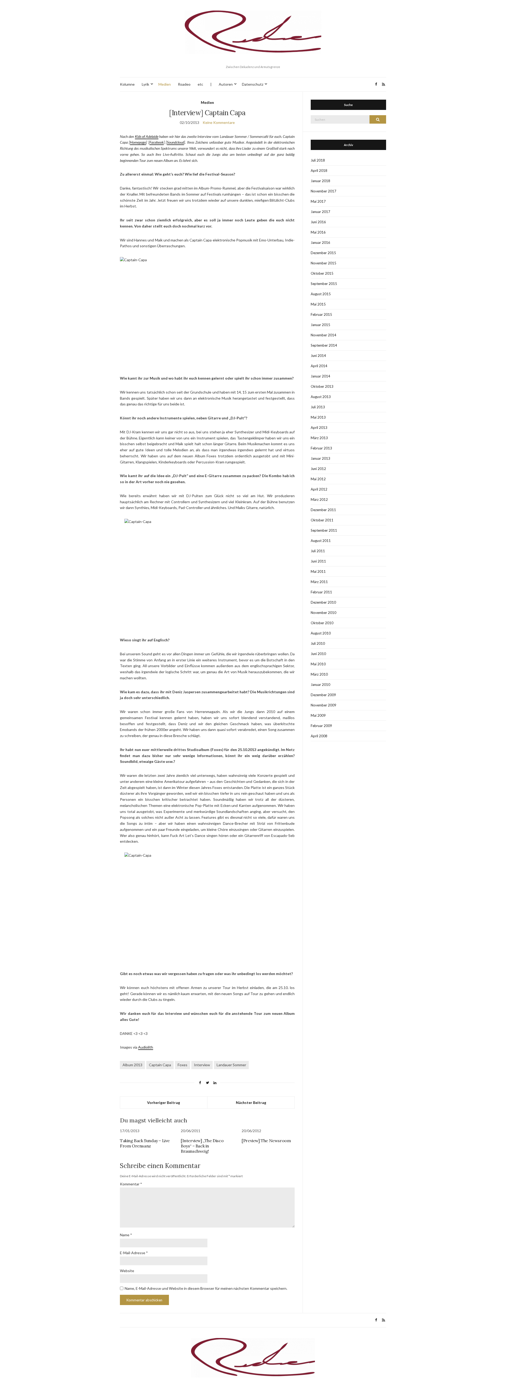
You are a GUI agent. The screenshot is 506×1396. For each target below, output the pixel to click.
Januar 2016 (320, 242)
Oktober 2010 (322, 623)
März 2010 (319, 674)
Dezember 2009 (323, 695)
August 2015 (321, 294)
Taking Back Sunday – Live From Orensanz (145, 1143)
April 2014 (319, 366)
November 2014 (323, 335)
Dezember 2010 (323, 602)
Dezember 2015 (323, 253)
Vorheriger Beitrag (163, 1102)
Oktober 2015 (322, 273)
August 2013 (321, 397)
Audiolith (145, 1047)
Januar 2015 (320, 325)
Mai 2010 (318, 664)
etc (200, 84)
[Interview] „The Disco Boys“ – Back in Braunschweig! (202, 1146)
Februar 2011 (321, 592)
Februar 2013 (321, 448)
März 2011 (319, 582)
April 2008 (319, 736)
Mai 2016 (318, 232)
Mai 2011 (318, 571)
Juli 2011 (318, 551)
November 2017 (323, 191)
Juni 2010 (318, 654)
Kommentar (131, 1184)
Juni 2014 (318, 355)
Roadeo (184, 84)
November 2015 (323, 263)
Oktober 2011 (322, 520)
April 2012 (319, 489)
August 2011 (321, 541)
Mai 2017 (318, 201)
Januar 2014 (320, 376)
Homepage (138, 142)
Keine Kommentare (219, 122)
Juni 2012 (318, 469)
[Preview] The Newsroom (266, 1140)
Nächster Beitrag (251, 1102)
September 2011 (324, 530)
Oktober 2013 (322, 386)
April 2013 (319, 427)
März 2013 (319, 438)
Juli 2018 (318, 160)
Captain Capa (160, 1065)
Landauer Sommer (231, 1065)
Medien (164, 84)
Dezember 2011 (323, 510)
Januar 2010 (320, 684)
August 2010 (321, 633)
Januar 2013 (320, 458)
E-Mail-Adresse (134, 1252)
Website (127, 1270)
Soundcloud (175, 142)
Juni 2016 (318, 222)
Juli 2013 (318, 407)
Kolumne (127, 84)
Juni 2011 (318, 561)
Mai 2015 (318, 304)
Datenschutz (252, 84)
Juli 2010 (318, 643)
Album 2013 (132, 1065)
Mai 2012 (318, 479)
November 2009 (323, 705)
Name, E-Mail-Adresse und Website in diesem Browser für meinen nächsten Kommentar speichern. (206, 1288)
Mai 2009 (318, 715)
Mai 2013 (318, 417)
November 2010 (323, 612)
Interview (202, 1065)
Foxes (182, 1065)
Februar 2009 (321, 726)
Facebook (156, 142)
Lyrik (145, 84)
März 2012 (319, 499)
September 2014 (324, 345)
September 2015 (324, 284)
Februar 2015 (321, 314)
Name (126, 1235)
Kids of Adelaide (147, 136)
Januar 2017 (320, 212)
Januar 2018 (320, 181)
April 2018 (319, 170)
